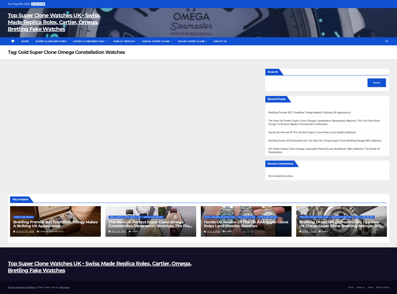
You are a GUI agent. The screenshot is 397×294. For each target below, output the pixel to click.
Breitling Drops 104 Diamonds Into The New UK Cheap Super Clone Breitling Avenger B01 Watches (324, 140)
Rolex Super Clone (191, 41)
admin (134, 231)
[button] (387, 41)
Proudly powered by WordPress (22, 287)
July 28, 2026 (119, 231)
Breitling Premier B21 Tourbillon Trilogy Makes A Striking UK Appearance (309, 112)
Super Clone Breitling (89, 41)
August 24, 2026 (25, 231)
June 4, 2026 (309, 231)
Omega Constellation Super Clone (125, 217)
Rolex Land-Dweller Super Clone (220, 217)
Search (273, 72)
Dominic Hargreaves (52, 231)
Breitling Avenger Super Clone (314, 217)
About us (220, 41)
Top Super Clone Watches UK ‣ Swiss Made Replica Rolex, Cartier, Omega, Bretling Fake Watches (53, 22)
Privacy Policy (382, 287)
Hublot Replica (124, 41)
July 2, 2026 (214, 231)
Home (25, 41)
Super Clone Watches (51, 41)
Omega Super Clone (156, 41)
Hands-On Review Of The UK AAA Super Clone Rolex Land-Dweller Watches (312, 132)
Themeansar (64, 287)
